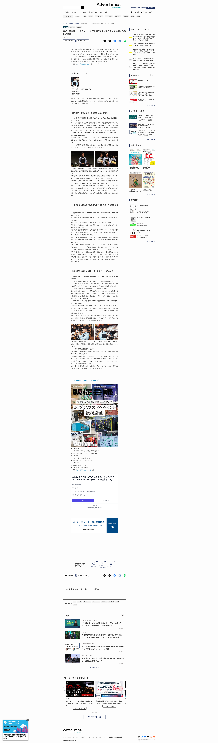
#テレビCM (117, 16)
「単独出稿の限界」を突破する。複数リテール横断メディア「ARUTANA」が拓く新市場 (146, 93)
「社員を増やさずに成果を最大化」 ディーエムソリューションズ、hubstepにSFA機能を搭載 (102, 624)
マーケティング (82, 12)
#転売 (138, 16)
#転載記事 (79, 27)
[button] (104, 40)
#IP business (109, 16)
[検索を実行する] (82, 7)
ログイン (150, 8)
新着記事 (67, 12)
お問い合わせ (91, 737)
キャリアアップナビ (143, 80)
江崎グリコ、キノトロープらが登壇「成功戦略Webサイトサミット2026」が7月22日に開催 (146, 125)
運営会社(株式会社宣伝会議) (115, 737)
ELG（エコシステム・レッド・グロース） (145, 231)
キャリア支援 (103, 12)
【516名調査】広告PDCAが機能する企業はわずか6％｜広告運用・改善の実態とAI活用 (109, 702)
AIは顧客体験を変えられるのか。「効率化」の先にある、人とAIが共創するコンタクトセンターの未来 (102, 636)
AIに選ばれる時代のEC (146, 168)
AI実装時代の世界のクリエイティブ (135, 191)
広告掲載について (135, 8)
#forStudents (99, 16)
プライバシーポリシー (101, 737)
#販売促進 (72, 27)
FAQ (77, 737)
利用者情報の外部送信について (70, 740)
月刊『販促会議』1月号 (83, 64)
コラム (74, 12)
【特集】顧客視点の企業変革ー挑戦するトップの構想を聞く (146, 87)
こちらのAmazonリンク (84, 470)
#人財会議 (125, 16)
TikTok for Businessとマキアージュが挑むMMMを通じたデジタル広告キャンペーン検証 (103, 647)
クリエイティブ (93, 12)
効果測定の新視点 (147, 190)
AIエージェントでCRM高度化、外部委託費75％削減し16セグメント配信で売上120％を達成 (79, 703)
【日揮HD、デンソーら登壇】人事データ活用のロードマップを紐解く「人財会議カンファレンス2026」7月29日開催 (146, 133)
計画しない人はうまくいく (144, 218)
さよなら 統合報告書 (142, 205)
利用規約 (83, 737)
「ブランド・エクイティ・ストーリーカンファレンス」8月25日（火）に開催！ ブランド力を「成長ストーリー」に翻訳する (146, 118)
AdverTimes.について (68, 737)
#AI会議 (90, 16)
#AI (85, 16)
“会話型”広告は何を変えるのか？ (134, 168)
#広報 (132, 16)
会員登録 (143, 8)
